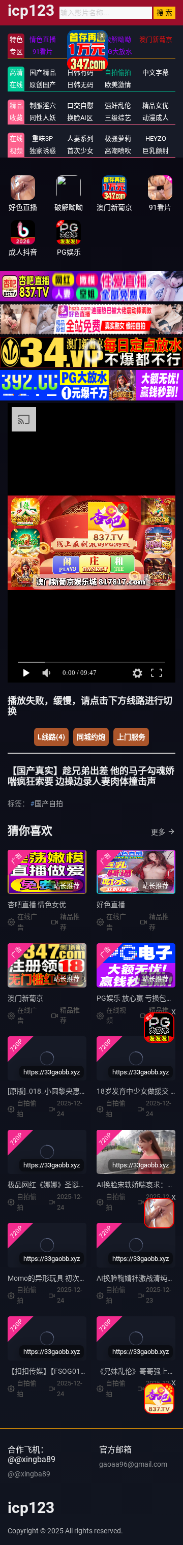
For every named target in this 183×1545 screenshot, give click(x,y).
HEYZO (155, 138)
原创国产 (42, 84)
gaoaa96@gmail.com (133, 1464)
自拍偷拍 (118, 72)
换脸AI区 (80, 117)
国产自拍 (49, 803)
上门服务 (131, 737)
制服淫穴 (42, 105)
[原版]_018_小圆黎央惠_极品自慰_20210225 (77, 1091)
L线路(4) (51, 737)
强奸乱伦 (118, 105)
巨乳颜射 (155, 150)
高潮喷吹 (118, 150)
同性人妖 (42, 117)
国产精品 (42, 72)
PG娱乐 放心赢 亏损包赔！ (138, 998)
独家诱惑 (42, 150)
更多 (158, 832)
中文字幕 (155, 72)
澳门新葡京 (25, 998)
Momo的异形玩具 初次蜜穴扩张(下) (64, 1278)
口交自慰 (80, 105)
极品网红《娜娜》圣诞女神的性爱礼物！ (72, 1185)
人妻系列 (80, 138)
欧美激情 (118, 84)
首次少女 (80, 150)
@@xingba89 (29, 1474)
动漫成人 (155, 117)
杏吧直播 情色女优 (37, 905)
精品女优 (155, 105)
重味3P (42, 138)
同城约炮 (91, 737)
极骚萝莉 (118, 138)
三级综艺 (118, 117)
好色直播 (111, 905)
